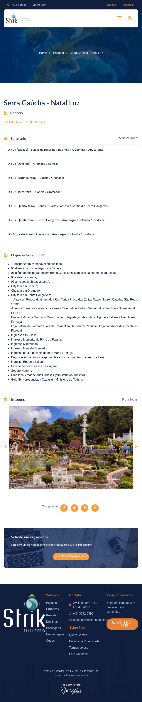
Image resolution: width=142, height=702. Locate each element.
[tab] (71, 150)
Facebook (111, 4)
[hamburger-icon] (119, 18)
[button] (6, 446)
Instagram (128, 4)
